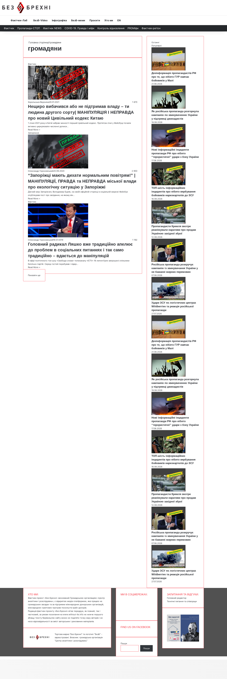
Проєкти (94, 20)
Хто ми (108, 20)
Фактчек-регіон (151, 28)
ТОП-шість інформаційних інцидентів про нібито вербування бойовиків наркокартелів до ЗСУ (173, 191)
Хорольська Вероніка (38, 102)
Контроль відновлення (110, 28)
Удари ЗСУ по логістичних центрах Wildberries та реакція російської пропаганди (173, 306)
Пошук (124, 643)
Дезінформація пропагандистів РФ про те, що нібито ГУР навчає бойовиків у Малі (173, 77)
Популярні (156, 45)
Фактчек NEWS (52, 28)
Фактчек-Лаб (19, 20)
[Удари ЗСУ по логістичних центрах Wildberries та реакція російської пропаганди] (168, 299)
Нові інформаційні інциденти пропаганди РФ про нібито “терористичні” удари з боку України (175, 153)
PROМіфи (133, 28)
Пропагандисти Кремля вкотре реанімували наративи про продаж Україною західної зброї (173, 230)
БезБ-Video (40, 20)
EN (119, 20)
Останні (155, 42)
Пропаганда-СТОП (28, 28)
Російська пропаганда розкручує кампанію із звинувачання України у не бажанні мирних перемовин (174, 268)
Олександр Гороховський (40, 171)
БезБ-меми (78, 20)
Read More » (34, 129)
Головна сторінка (38, 42)
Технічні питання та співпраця (182, 601)
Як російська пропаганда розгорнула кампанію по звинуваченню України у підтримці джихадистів (175, 115)
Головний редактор (176, 598)
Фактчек (9, 28)
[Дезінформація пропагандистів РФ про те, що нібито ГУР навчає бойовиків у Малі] (168, 69)
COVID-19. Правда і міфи (79, 28)
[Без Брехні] (26, 7)
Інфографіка (59, 20)
